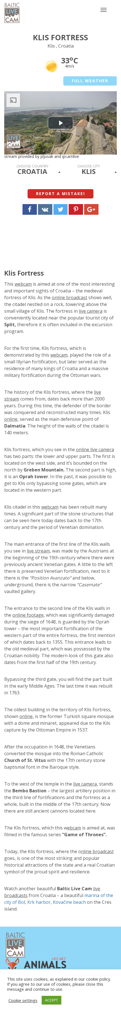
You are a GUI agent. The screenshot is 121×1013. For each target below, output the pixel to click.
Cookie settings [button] (22, 1000)
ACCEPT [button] (51, 1000)
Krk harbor (39, 902)
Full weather (90, 80)
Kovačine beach (69, 902)
